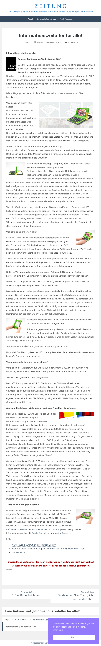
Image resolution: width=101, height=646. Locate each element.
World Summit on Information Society (51, 533)
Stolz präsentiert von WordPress (44, 643)
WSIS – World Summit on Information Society (34, 544)
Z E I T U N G (50, 6)
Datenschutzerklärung (46, 19)
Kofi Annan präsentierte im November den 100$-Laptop (34, 529)
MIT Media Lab (19, 552)
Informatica (73, 42)
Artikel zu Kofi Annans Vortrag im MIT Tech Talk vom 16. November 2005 (48, 548)
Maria (27, 42)
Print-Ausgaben (66, 19)
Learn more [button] (58, 630)
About (30, 19)
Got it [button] (73, 637)
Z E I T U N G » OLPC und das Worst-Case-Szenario (35, 620)
